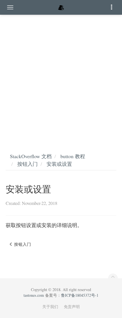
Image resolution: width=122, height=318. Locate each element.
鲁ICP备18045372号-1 (79, 295)
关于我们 (50, 306)
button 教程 (72, 156)
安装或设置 (59, 163)
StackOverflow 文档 (31, 156)
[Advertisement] (61, 78)
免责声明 (72, 306)
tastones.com (34, 295)
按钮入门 (27, 163)
